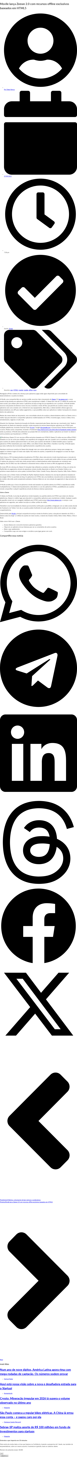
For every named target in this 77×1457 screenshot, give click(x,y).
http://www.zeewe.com (54, 500)
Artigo (11, 328)
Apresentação (8, 1393)
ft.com (32, 427)
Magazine (7, 1408)
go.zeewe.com (63, 399)
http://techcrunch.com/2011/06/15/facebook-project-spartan (57, 429)
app (11, 390)
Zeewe (54, 399)
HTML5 (15, 390)
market (21, 390)
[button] (38, 583)
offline (31, 390)
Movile (14, 513)
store (34, 390)
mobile (26, 390)
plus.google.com (45, 427)
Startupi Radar (8, 1379)
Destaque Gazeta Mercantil (12, 1422)
